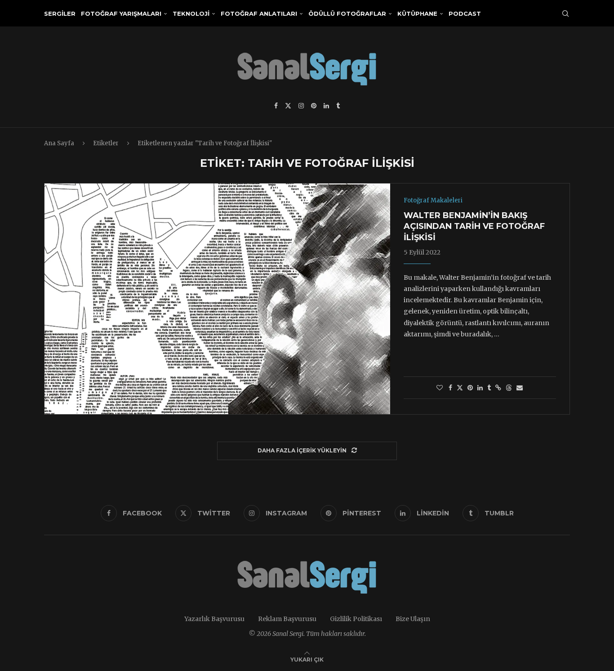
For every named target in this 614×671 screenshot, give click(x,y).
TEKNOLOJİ (191, 13)
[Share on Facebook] (450, 388)
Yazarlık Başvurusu (214, 619)
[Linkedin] (326, 106)
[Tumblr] (338, 106)
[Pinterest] (313, 106)
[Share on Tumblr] (489, 388)
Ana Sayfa (59, 143)
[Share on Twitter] (460, 388)
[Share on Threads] (509, 388)
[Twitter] (288, 106)
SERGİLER (60, 13)
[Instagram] (301, 106)
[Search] (565, 13)
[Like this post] (439, 388)
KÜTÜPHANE (417, 13)
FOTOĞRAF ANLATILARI (259, 13)
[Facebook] (276, 106)
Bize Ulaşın (413, 619)
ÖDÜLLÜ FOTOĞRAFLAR (347, 13)
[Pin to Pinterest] (470, 388)
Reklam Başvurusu (287, 619)
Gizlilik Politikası (356, 619)
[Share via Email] (519, 388)
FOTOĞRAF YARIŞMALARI (121, 13)
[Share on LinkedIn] (480, 388)
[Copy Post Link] (498, 388)
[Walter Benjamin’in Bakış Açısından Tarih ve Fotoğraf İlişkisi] (217, 298)
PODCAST (465, 13)
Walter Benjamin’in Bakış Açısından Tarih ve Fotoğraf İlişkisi (474, 226)
